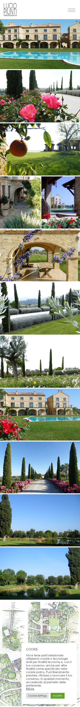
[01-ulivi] (40, 68)
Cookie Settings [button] (37, 695)
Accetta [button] (57, 695)
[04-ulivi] (40, 227)
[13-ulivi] (40, 705)
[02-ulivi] (40, 121)
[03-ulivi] (40, 174)
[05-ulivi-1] (40, 545)
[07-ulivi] (40, 386)
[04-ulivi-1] (40, 598)
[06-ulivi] (40, 333)
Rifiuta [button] (30, 689)
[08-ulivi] (40, 439)
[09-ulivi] (40, 492)
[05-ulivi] (40, 280)
